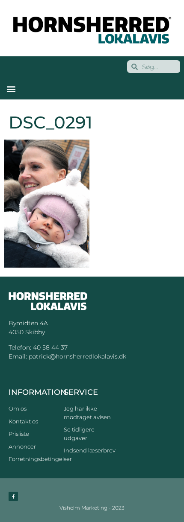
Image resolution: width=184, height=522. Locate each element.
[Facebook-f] (13, 496)
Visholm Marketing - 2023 (92, 508)
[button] (11, 89)
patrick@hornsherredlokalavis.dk (77, 356)
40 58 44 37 (50, 347)
